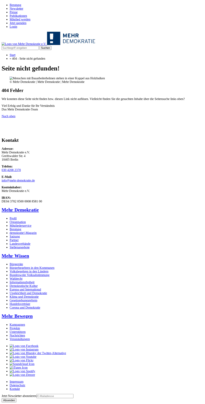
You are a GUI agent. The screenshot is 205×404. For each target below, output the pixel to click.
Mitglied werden (20, 19)
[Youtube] (23, 356)
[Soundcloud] (22, 364)
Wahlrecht (16, 278)
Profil (13, 218)
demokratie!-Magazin (23, 233)
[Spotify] (22, 371)
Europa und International (25, 289)
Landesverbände (20, 243)
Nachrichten (17, 335)
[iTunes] (19, 367)
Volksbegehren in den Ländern (29, 271)
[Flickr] (21, 360)
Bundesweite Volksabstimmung (29, 275)
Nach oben (8, 116)
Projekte (15, 328)
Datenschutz (17, 385)
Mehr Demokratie (20, 209)
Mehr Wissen (15, 255)
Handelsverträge (20, 304)
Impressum (16, 381)
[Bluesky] (38, 353)
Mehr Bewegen (17, 316)
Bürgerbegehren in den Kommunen (32, 267)
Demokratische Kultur (24, 286)
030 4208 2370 (11, 170)
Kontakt (15, 389)
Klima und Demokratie (24, 296)
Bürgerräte (16, 264)
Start (12, 55)
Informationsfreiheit (22, 282)
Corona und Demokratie (25, 307)
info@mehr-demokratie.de (18, 180)
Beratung (15, 5)
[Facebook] (24, 346)
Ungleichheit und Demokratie (28, 293)
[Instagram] (24, 349)
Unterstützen (18, 332)
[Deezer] (22, 374)
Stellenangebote (20, 247)
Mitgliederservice (20, 225)
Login (13, 26)
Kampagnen (17, 324)
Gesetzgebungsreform (23, 300)
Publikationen (18, 15)
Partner (14, 240)
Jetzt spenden (18, 23)
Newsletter (16, 8)
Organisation (18, 222)
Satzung (15, 236)
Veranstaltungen (20, 339)
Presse (14, 12)
